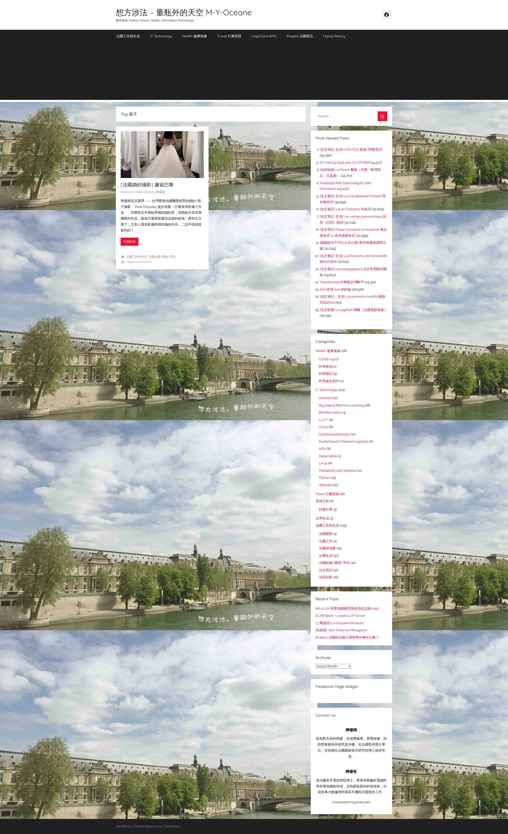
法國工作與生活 (128, 36)
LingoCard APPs (263, 36)
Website (325, 485)
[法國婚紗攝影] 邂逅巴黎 (147, 184)
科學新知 (325, 366)
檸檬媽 (160, 192)
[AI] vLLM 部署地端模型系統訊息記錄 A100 (347, 608)
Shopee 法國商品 (300, 36)
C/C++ (323, 420)
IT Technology (161, 36)
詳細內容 (130, 241)
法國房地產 (327, 548)
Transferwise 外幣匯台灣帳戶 (342, 282)
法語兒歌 (325, 577)
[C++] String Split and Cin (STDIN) (344, 163)
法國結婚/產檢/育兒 (162, 256)
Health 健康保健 (194, 36)
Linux (323, 463)
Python (324, 478)
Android (325, 398)
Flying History (334, 36)
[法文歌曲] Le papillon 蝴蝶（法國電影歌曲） (353, 310)
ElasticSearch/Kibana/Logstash (343, 441)
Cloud (323, 427)
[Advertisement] (254, 72)
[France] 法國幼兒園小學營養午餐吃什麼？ (347, 637)
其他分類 (322, 501)
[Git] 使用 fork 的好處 (335, 289)
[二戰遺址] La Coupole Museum (340, 623)
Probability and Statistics (338, 470)
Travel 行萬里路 (229, 36)
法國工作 (325, 541)
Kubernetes (328, 456)
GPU (322, 449)
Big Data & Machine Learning (341, 405)
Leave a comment (138, 262)
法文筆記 (325, 570)
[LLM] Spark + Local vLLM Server (340, 616)
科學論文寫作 (329, 381)
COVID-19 (326, 359)
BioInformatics (330, 412)
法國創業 (325, 534)
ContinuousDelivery (334, 434)
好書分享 (325, 509)
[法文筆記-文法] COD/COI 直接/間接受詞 (351, 149)
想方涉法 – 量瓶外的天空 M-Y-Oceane (184, 12)
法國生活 (325, 556)
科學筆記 (325, 374)
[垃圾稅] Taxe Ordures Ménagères (341, 630)
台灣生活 (322, 518)
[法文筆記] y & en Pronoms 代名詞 (345, 209)
